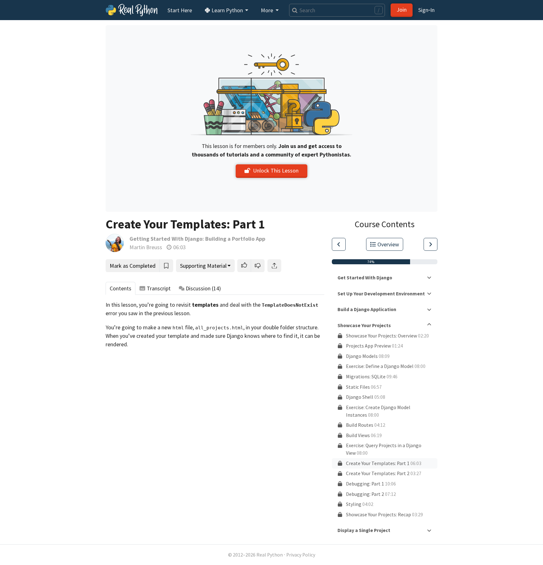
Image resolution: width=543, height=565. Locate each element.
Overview (388, 244)
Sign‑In (426, 10)
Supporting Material (203, 265)
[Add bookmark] (166, 265)
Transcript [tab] (159, 288)
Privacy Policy (300, 555)
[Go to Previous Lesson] (339, 244)
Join (402, 9)
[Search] (293, 10)
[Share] (274, 265)
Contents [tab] (120, 288)
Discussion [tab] (203, 288)
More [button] (267, 10)
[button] (244, 265)
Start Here (179, 10)
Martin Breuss (145, 247)
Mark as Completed (133, 265)
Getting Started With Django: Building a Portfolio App (197, 238)
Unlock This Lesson (276, 170)
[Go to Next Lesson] (430, 244)
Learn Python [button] (227, 10)
